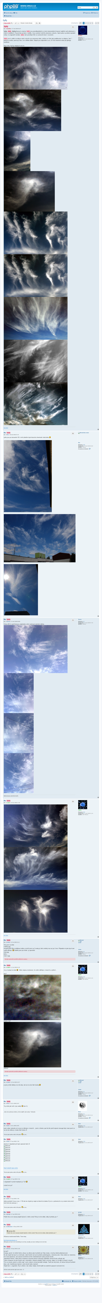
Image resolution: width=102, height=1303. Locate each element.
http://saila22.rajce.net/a (11, 1168)
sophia (79, 810)
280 (84, 1237)
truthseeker (81, 1234)
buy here (6, 427)
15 (83, 1257)
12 (83, 1214)
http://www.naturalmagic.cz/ (10, 1240)
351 (84, 444)
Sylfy (5, 20)
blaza (79, 1111)
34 (83, 951)
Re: (7, 433)
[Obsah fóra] (11, 6)
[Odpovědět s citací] (73, 27)
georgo (80, 1212)
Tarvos (79, 619)
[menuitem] (15, 13)
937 (84, 812)
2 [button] (85, 23)
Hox (79, 442)
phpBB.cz (55, 1285)
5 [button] (92, 23)
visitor (79, 949)
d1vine (79, 1255)
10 (83, 1113)
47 (83, 621)
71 (83, 37)
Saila (79, 1123)
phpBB (46, 1284)
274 (84, 1125)
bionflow (80, 35)
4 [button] (90, 23)
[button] (80, 23)
